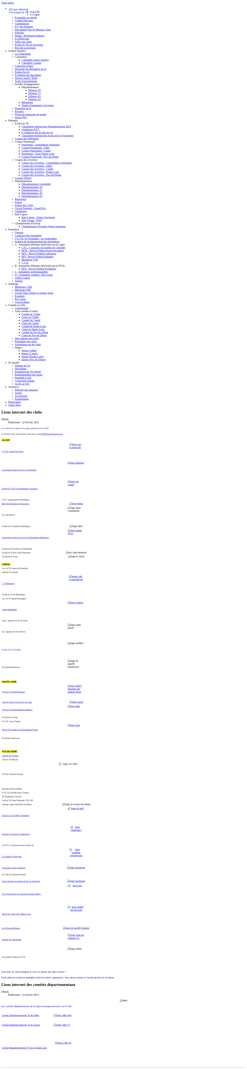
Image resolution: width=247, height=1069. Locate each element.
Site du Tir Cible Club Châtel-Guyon (16, 914)
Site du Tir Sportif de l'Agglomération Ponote (20, 730)
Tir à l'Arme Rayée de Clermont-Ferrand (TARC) (21, 894)
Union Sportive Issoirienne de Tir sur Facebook (21, 881)
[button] (35, 14)
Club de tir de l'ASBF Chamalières (15, 815)
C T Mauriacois (8, 583)
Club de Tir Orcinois (10, 756)
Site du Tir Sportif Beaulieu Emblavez (17, 710)
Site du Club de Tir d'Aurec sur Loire (17, 702)
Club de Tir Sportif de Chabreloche (16, 834)
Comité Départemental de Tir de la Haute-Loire (24, 1048)
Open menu (7, 2)
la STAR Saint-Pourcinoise (51, 434)
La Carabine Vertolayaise (12, 856)
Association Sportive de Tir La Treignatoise (19, 470)
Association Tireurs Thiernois (14, 868)
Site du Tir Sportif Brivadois (13, 692)
